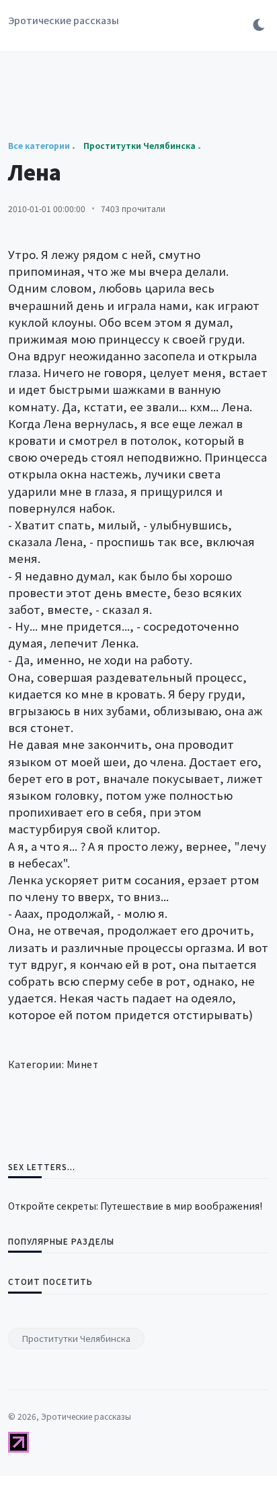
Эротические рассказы (63, 20)
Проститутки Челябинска (76, 1338)
